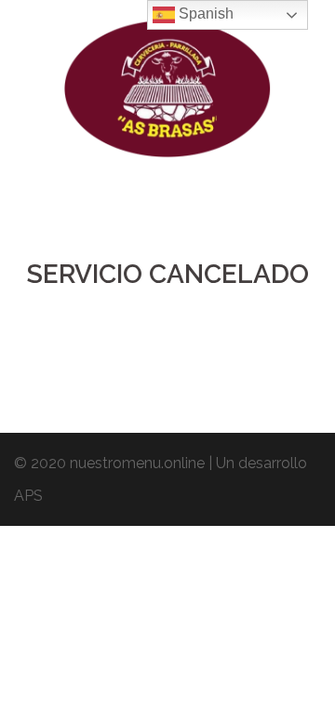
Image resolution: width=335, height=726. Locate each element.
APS (28, 495)
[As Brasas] (168, 94)
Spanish (204, 13)
